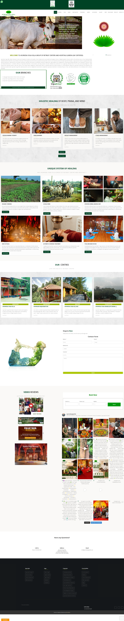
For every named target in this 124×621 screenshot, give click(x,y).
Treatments (82, 12)
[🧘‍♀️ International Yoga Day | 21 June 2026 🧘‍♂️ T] (100, 469)
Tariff (105, 12)
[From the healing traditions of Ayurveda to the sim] (69, 449)
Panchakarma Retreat (67, 572)
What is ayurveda (29, 580)
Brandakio (68, 612)
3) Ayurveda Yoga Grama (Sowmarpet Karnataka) (12, 80)
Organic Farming (7, 204)
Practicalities (75, 12)
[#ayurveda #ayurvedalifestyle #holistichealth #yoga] (85, 490)
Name (64, 339)
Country (65, 352)
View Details (5, 212)
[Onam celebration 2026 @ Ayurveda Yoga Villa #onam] (85, 428)
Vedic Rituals (5, 244)
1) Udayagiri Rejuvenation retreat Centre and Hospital (13, 77)
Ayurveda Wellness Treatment (69, 582)
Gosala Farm (46, 204)
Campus (88, 12)
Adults (95, 401)
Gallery (100, 12)
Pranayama (47, 582)
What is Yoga (47, 572)
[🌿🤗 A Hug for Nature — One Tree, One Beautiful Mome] (85, 449)
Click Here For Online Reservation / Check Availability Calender (23, 87)
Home (55, 12)
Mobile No (65, 345)
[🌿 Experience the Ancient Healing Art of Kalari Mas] (100, 449)
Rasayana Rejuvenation (67, 574)
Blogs (83, 582)
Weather (83, 574)
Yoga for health (47, 574)
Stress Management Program (69, 577)
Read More (5, 145)
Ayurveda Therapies (29, 572)
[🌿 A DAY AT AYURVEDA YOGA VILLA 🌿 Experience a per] (69, 510)
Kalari (69, 12)
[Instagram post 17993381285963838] (100, 490)
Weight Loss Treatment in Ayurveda (70, 593)
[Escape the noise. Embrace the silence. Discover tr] (69, 469)
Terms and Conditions (25, 604)
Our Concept (62, 156)
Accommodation (85, 572)
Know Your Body (29, 574)
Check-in (67, 401)
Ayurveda (59, 12)
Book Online (110, 12)
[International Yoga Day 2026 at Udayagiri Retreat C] (85, 469)
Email (95, 339)
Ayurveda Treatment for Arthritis (69, 595)
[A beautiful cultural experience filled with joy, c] (100, 428)
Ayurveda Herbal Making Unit (93, 204)
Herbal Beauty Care (67, 580)
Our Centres (94, 12)
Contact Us (121, 12)
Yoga (65, 12)
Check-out (81, 401)
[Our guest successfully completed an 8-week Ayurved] (85, 510)
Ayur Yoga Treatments (67, 585)
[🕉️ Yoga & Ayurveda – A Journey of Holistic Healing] (69, 490)
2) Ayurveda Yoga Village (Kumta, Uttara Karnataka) (13, 78)
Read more (62, 152)
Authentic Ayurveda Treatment (52, 244)
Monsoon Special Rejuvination (69, 587)
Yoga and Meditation (90, 244)
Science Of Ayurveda (29, 577)
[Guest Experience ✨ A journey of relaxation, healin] (69, 428)
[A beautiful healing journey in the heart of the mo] (100, 510)
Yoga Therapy (47, 577)
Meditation (46, 580)
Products (116, 12)
